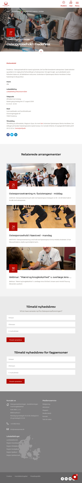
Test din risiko (47, 419)
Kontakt (45, 416)
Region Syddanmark (13, 455)
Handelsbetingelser (21, 476)
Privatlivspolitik (35, 476)
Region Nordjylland (12, 448)
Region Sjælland (11, 451)
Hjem (7, 11)
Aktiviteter (45, 406)
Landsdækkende (12, 439)
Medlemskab (46, 413)
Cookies (9, 476)
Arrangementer (16, 11)
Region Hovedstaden (13, 442)
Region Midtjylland (12, 445)
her (42, 123)
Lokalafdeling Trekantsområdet (16, 91)
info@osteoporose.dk (17, 429)
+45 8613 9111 (15, 423)
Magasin (45, 410)
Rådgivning (46, 403)
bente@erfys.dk (20, 128)
